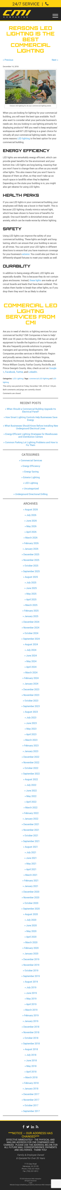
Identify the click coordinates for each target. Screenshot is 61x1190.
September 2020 (31, 908)
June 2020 (31, 925)
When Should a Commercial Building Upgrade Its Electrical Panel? (31, 410)
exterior (26, 254)
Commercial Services (31, 460)
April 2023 (31, 734)
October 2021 (31, 835)
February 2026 (31, 543)
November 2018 (31, 1032)
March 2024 (31, 672)
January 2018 (31, 1088)
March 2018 (31, 1077)
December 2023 (31, 689)
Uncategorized (31, 488)
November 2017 (31, 1099)
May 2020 (31, 931)
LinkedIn (32, 371)
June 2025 (31, 588)
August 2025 (31, 577)
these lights (35, 280)
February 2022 (31, 813)
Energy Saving (31, 471)
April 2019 (31, 1004)
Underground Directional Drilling (31, 494)
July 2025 (31, 582)
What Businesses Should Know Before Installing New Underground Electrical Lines (31, 427)
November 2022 (31, 762)
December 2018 (31, 1026)
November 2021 (31, 829)
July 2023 (31, 717)
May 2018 (31, 1066)
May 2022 (31, 796)
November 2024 (31, 627)
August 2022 (31, 779)
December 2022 (31, 756)
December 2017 (31, 1094)
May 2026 (31, 526)
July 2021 (31, 852)
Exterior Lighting (31, 477)
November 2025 (31, 560)
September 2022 (31, 773)
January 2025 (31, 616)
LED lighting (23, 138)
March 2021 (31, 875)
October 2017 (31, 1105)
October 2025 (31, 565)
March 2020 (31, 942)
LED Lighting (18, 378)
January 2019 (31, 1021)
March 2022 (31, 807)
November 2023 (31, 695)
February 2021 (31, 880)
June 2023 (31, 723)
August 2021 (31, 846)
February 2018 (31, 1083)
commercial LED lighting (39, 378)
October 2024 (31, 633)
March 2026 (31, 537)
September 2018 (31, 1043)
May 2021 (31, 863)
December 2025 (31, 554)
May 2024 (31, 661)
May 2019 (31, 998)
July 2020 (31, 919)
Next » (55, 59)
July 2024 (31, 650)
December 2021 (31, 824)
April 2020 (31, 936)
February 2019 (31, 1015)
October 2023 (31, 700)
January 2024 (31, 683)
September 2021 (31, 841)
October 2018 (31, 1037)
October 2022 (31, 768)
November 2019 (31, 964)
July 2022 (31, 785)
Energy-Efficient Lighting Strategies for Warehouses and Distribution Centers (31, 435)
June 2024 (31, 655)
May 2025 (31, 593)
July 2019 (31, 987)
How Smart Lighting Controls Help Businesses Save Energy (31, 419)
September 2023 (31, 706)
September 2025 (31, 571)
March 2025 (31, 605)
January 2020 (31, 953)
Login (30, 1183)
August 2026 (31, 509)
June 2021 (31, 858)
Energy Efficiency (31, 466)
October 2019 (31, 970)
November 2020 (31, 897)
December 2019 (31, 959)
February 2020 (31, 948)
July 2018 (31, 1054)
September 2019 (31, 976)
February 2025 (31, 610)
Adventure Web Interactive (43, 1185)
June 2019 (31, 993)
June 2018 (31, 1060)
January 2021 (31, 886)
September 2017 (31, 1111)
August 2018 (31, 1049)
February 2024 (31, 678)
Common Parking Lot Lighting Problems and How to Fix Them (31, 444)
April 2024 (31, 666)
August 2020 (31, 914)
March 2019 (31, 1009)
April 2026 (31, 531)
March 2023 (31, 739)
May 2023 (31, 728)
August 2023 (31, 711)
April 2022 (31, 801)
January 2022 (31, 818)
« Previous (8, 59)
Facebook (10, 371)
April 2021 (31, 869)
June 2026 (31, 520)
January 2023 (31, 751)
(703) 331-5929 (33, 1168)
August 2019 (31, 981)
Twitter (19, 371)
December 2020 (31, 891)
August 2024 (31, 644)
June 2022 (31, 790)
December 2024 (31, 621)
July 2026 (31, 515)
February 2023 (31, 745)
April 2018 (31, 1071)
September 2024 (31, 638)
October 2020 (31, 903)
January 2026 (31, 548)
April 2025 (31, 599)
